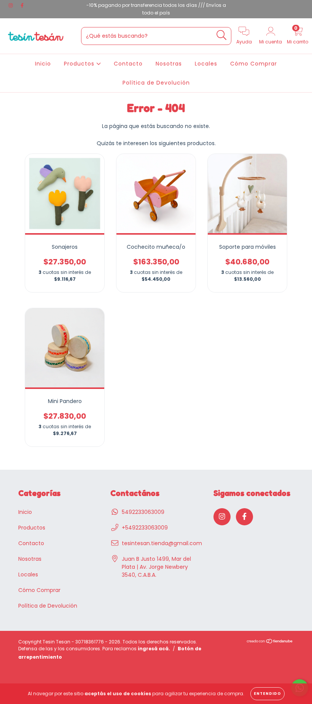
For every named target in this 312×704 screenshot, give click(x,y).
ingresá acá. (154, 648)
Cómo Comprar (253, 63)
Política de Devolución (156, 82)
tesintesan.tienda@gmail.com (162, 543)
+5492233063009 (145, 527)
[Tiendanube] (270, 642)
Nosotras (169, 63)
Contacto (128, 63)
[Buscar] (222, 35)
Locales (206, 63)
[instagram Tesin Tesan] (11, 5)
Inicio (43, 63)
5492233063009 (143, 512)
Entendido (267, 693)
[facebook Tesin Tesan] (22, 5)
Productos (80, 63)
